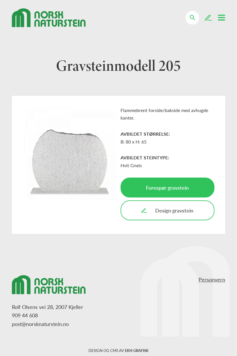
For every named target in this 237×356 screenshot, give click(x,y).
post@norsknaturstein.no (40, 323)
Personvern (212, 279)
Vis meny (221, 17)
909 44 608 (25, 315)
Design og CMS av (118, 350)
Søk (196, 13)
